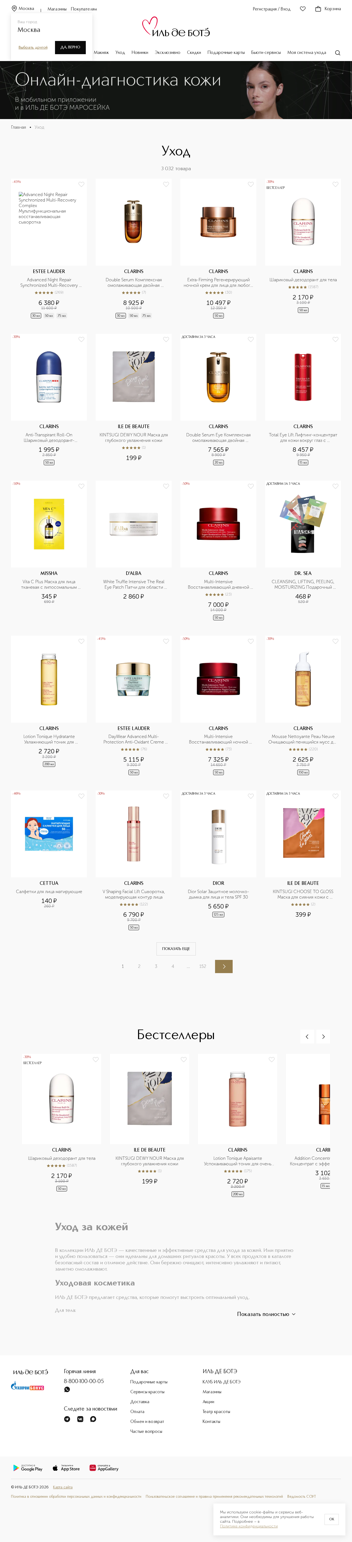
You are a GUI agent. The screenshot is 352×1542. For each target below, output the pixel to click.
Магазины (57, 9)
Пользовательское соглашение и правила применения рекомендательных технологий (214, 1497)
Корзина (333, 9)
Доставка (139, 1402)
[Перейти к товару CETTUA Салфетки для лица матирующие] (49, 861)
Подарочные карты (226, 53)
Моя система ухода (306, 53)
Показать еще (176, 949)
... (188, 966)
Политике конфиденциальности (249, 1526)
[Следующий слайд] (323, 1036)
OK (331, 1519)
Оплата (137, 1412)
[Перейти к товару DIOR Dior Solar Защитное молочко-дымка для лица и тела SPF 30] (218, 861)
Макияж (101, 53)
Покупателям (84, 9)
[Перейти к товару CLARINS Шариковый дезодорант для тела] (303, 249)
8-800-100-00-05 (84, 1381)
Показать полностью (263, 1314)
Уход (120, 53)
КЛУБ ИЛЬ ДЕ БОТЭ (222, 1382)
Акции (208, 1402)
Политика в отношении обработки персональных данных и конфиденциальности (76, 1497)
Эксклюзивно (167, 53)
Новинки (140, 53)
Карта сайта (63, 1487)
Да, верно (70, 47)
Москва (26, 9)
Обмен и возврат (147, 1422)
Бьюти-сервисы (266, 53)
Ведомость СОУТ (301, 1497)
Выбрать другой (33, 47)
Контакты (211, 1422)
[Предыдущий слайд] (307, 1036)
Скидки (194, 53)
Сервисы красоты (147, 1392)
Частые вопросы (146, 1432)
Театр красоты (216, 1412)
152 (202, 966)
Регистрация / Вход (272, 9)
